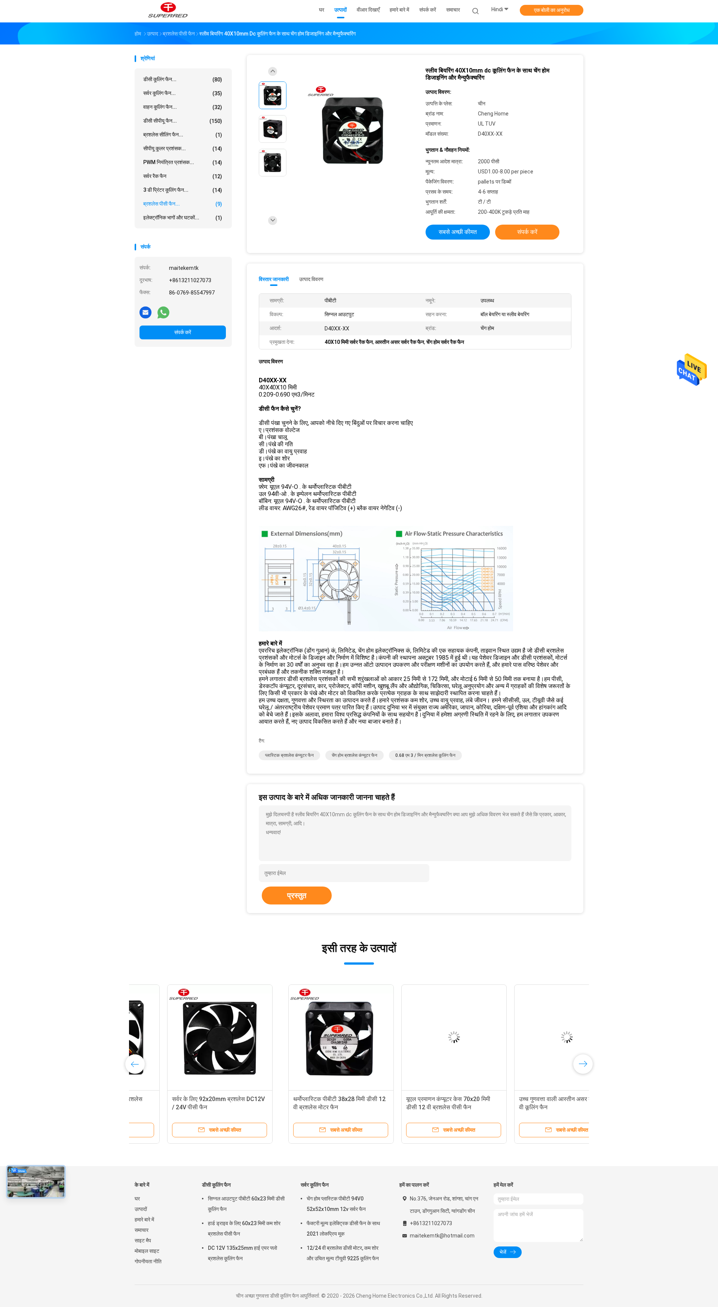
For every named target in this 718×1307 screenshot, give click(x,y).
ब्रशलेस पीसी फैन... (182, 204)
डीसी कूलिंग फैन (216, 1185)
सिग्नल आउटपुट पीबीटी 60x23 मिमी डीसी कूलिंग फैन (246, 1204)
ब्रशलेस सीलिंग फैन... (182, 135)
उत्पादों (141, 1209)
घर (137, 1199)
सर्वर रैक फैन (182, 176)
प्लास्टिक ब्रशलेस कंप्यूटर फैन (289, 755)
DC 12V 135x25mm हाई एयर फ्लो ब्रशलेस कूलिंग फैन (242, 1253)
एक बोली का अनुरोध (552, 10)
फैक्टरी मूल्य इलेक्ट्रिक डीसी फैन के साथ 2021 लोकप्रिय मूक (343, 1228)
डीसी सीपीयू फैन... (182, 121)
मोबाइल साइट (147, 1251)
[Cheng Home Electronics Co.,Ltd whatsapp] (163, 312)
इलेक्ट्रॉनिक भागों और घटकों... (182, 218)
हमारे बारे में (144, 1220)
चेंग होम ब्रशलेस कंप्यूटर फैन (354, 755)
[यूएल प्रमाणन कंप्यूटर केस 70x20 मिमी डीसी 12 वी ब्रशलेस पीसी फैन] (300, 1037)
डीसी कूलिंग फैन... (182, 79)
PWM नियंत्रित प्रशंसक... (182, 162)
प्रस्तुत (296, 895)
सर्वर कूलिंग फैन (315, 1185)
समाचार (141, 1230)
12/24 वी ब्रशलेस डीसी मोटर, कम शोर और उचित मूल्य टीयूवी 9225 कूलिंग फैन (343, 1253)
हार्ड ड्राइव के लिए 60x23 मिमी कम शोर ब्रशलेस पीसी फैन (244, 1228)
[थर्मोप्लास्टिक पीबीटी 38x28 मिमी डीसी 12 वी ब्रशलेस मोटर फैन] (187, 1037)
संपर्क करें (182, 332)
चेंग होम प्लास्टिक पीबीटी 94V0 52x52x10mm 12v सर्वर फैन (336, 1204)
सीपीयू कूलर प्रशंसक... (182, 148)
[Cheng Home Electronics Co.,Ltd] (167, 11)
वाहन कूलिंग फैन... (182, 107)
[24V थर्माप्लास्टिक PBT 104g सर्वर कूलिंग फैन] (526, 1037)
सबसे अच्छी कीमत (458, 231)
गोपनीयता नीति (148, 1261)
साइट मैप (143, 1240)
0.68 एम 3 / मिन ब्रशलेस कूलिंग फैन (425, 755)
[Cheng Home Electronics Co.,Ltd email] (145, 312)
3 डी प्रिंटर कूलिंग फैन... (182, 190)
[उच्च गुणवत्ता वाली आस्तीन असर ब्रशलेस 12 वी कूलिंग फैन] (413, 1037)
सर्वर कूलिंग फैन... (182, 93)
